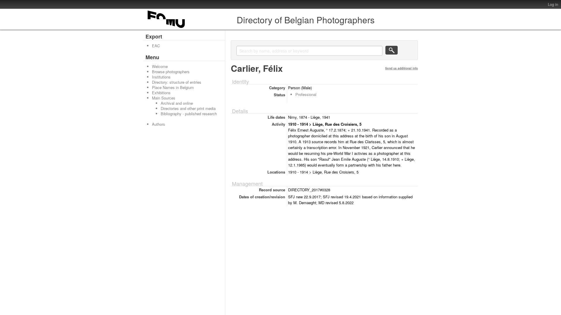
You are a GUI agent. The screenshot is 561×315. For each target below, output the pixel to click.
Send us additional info (401, 68)
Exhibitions (161, 92)
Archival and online (177, 103)
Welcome (160, 66)
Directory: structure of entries (176, 82)
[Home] (166, 28)
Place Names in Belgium (173, 87)
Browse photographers (171, 71)
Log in (553, 4)
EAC (156, 45)
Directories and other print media (188, 108)
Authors (158, 124)
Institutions (161, 77)
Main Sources (163, 98)
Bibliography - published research (189, 113)
